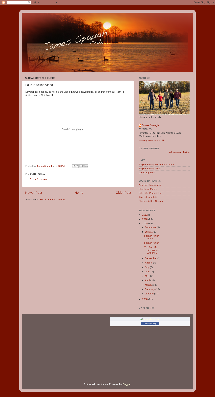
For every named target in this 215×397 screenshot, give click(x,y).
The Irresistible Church (151, 201)
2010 (145, 219)
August (149, 262)
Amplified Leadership (150, 185)
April (147, 280)
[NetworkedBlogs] (150, 319)
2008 (145, 299)
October (149, 232)
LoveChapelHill (147, 172)
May (147, 276)
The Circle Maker (148, 189)
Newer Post (33, 192)
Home (79, 192)
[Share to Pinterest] (86, 166)
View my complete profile (152, 140)
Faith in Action (151, 243)
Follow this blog (150, 324)
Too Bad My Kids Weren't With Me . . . (152, 250)
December (151, 227)
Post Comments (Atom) (52, 199)
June (148, 271)
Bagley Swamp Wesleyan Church (156, 164)
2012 (145, 215)
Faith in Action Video (151, 237)
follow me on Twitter (179, 152)
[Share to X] (80, 166)
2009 (145, 223)
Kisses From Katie (148, 197)
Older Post (123, 192)
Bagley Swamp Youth (150, 168)
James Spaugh (150, 125)
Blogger (126, 384)
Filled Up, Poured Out (150, 193)
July (147, 267)
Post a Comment (38, 179)
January (149, 293)
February (150, 289)
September (151, 258)
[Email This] (73, 166)
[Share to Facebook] (83, 166)
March (148, 285)
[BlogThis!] (77, 166)
